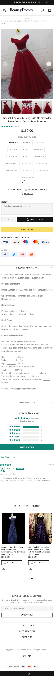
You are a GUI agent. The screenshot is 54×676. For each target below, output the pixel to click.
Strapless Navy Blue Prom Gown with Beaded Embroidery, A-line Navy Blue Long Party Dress (13, 550)
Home (27, 19)
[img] (5, 465)
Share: (4, 250)
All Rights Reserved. (41, 650)
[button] (7, 126)
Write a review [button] (27, 447)
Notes (4, 202)
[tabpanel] (13, 545)
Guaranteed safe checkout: (15, 237)
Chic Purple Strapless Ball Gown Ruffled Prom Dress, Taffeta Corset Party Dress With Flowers (39, 550)
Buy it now (27, 229)
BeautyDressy (21, 10)
